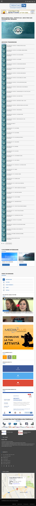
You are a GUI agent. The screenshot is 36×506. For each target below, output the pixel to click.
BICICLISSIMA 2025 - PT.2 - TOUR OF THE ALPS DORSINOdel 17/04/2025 (15, 211)
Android (14, 356)
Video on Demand (8, 243)
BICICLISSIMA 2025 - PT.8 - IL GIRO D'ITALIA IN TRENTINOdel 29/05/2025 (15, 184)
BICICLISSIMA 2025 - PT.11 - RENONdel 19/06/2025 (12, 170)
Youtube (18, 382)
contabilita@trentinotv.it (6, 460)
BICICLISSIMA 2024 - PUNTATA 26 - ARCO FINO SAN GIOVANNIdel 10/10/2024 (16, 225)
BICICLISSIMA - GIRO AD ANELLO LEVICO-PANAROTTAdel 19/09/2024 (15, 229)
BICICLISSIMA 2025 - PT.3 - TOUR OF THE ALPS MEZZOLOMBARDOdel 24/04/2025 (16, 206)
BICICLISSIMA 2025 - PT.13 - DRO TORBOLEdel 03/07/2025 (13, 161)
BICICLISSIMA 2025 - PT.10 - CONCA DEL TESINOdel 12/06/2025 (14, 174)
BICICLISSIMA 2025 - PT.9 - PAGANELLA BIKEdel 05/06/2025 (13, 179)
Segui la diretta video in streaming (18, 320)
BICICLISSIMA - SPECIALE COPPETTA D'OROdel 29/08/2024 (13, 239)
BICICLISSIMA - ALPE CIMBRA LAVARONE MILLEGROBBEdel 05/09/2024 (15, 234)
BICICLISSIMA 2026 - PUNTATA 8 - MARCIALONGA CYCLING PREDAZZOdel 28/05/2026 (17, 87)
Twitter (18, 374)
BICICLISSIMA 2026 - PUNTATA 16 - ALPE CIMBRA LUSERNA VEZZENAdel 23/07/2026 (17, 51)
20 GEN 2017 (5, 310)
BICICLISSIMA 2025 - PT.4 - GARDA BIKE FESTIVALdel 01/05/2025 (14, 202)
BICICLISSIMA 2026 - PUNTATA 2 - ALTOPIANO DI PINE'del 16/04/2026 (15, 115)
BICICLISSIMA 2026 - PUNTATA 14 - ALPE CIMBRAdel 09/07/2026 (14, 60)
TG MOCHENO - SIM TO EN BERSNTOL (27, 433)
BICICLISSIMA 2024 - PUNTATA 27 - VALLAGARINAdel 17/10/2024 (14, 220)
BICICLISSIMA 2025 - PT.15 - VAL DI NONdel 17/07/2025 (12, 151)
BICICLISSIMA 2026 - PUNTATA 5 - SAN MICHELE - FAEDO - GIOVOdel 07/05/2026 (16, 101)
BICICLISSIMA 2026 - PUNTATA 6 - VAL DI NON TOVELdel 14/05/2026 (15, 96)
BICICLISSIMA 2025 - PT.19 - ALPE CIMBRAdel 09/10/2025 (13, 133)
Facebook (18, 367)
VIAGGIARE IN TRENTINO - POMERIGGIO (11, 433)
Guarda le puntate (6, 264)
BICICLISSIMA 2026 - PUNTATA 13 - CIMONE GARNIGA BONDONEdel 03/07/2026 (16, 64)
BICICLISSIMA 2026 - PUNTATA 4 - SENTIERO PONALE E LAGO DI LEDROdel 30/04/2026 (17, 106)
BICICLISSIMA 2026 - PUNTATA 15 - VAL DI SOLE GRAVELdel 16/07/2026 (15, 55)
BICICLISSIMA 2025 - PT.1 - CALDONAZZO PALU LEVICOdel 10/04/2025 (15, 216)
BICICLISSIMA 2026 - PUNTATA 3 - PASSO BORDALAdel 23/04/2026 (14, 110)
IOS (9, 356)
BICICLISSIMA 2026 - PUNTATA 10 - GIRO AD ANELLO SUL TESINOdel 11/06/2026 (16, 78)
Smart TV (4, 356)
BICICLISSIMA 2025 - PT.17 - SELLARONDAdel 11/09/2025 (13, 142)
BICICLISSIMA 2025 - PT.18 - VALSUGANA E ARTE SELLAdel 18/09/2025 (15, 138)
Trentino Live (18, 318)
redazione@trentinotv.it (6, 463)
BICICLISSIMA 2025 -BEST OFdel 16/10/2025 (11, 124)
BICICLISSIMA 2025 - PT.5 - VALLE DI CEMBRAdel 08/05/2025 (13, 197)
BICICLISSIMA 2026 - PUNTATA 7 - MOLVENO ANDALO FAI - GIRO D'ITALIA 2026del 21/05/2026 (18, 92)
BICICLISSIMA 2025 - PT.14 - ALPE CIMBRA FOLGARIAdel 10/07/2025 (14, 156)
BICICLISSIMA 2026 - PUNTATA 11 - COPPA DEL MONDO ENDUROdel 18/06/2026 (16, 73)
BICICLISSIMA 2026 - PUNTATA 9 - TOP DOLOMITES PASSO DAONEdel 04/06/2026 (16, 83)
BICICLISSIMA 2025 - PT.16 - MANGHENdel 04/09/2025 (12, 147)
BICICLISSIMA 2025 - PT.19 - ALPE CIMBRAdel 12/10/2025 (13, 128)
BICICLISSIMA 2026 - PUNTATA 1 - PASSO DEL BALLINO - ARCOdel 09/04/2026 (16, 119)
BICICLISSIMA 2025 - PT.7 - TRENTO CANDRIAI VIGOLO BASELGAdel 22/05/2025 (16, 188)
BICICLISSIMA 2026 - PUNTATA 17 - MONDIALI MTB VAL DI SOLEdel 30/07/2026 (16, 46)
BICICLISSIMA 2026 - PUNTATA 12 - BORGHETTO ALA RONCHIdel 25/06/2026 (16, 69)
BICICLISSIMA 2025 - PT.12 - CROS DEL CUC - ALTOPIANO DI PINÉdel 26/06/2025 (16, 165)
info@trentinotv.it (5, 457)
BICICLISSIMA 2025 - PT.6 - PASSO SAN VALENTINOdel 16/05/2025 (14, 193)
